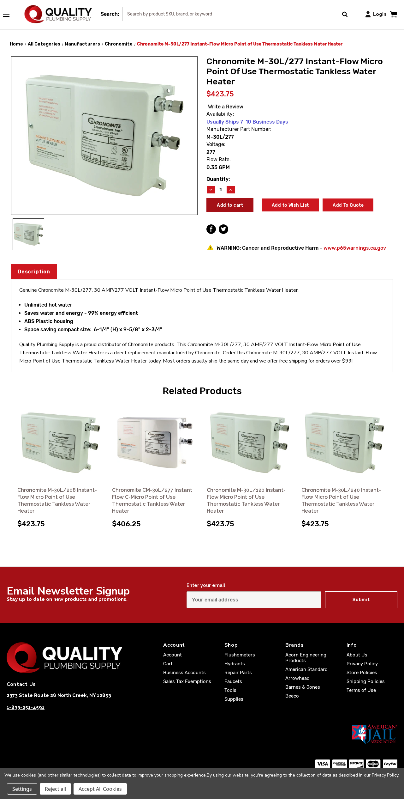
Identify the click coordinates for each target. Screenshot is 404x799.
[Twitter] (223, 229)
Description (34, 272)
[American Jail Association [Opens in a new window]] (202, 734)
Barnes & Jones (302, 687)
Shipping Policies (366, 681)
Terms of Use (361, 690)
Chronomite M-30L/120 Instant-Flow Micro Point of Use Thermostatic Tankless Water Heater (246, 500)
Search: (110, 14)
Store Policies (362, 672)
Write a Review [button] (225, 107)
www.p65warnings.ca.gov (355, 248)
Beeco (292, 696)
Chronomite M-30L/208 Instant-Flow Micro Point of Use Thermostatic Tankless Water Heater (57, 500)
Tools (230, 690)
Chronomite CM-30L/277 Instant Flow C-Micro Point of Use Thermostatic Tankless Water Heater (152, 500)
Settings (22, 788)
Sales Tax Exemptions (187, 681)
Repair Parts (238, 672)
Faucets (233, 681)
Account (172, 655)
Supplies (233, 699)
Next (391, 457)
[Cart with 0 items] (393, 14)
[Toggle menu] (9, 13)
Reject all (55, 788)
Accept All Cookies (100, 788)
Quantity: (218, 179)
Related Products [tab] (202, 391)
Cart (168, 664)
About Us (357, 655)
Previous (12, 457)
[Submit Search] (347, 13)
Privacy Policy (362, 664)
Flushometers (239, 655)
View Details (60, 443)
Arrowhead (297, 678)
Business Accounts (184, 672)
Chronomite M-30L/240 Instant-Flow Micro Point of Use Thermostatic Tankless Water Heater (341, 500)
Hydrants (234, 664)
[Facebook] (211, 229)
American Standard (306, 669)
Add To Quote (348, 205)
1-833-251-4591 (26, 707)
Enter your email (206, 585)
